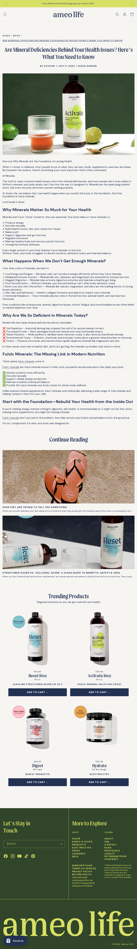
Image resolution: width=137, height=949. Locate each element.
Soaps (76, 850)
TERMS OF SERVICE (84, 868)
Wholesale (112, 850)
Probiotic (79, 844)
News (16, 35)
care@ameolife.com (82, 880)
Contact (110, 844)
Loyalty (109, 853)
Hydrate (99, 765)
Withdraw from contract (115, 858)
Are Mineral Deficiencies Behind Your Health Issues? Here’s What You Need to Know (63, 40)
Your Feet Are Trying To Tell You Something (35, 507)
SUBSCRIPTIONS (82, 865)
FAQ (106, 841)
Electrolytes (81, 847)
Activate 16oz (99, 675)
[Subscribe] (61, 844)
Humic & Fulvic (82, 841)
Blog (107, 847)
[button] (5, 14)
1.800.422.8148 (79, 877)
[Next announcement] (130, 3)
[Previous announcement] (6, 3)
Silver (76, 838)
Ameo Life (127, 944)
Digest (37, 765)
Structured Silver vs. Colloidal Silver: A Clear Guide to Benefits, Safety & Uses (61, 573)
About (108, 838)
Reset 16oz (38, 675)
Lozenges (78, 853)
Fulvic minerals (11, 367)
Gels (75, 856)
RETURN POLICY (82, 874)
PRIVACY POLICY (82, 871)
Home (6, 35)
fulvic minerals (26, 361)
